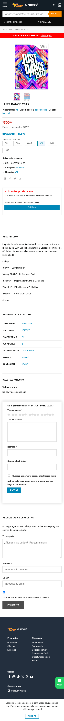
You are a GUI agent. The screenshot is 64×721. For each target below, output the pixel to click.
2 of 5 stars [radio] (14, 415)
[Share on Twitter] (15, 179)
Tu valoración (14, 419)
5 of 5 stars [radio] (47, 415)
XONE (29, 143)
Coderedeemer (39, 649)
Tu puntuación (14, 410)
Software (24, 29)
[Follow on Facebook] (9, 677)
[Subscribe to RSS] (27, 677)
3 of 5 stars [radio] (22, 415)
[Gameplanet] (25, 5)
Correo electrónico (17, 461)
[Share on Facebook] (10, 179)
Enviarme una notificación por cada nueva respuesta (25, 597)
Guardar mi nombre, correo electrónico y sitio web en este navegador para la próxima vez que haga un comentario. (31, 480)
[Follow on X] (22, 677)
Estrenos (11, 649)
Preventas (12, 642)
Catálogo (32, 207)
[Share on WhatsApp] (5, 179)
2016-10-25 (27, 323)
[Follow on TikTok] (18, 677)
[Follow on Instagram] (13, 677)
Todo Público (41, 110)
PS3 (7, 143)
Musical (6, 113)
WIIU (52, 143)
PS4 (18, 143)
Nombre (12, 447)
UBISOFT (26, 330)
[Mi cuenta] (53, 5)
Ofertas (11, 646)
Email (5, 578)
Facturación (37, 646)
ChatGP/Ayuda (18, 690)
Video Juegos (14, 29)
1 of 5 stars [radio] (8, 415)
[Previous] (18, 66)
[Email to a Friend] (20, 179)
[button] (60, 5)
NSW (7, 150)
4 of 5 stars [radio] (33, 415)
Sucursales (37, 642)
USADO (25, 364)
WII (16, 110)
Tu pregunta (8, 536)
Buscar (55, 14)
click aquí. (46, 35)
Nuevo (21, 134)
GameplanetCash (40, 653)
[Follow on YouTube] (31, 677)
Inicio (4, 29)
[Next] (46, 66)
